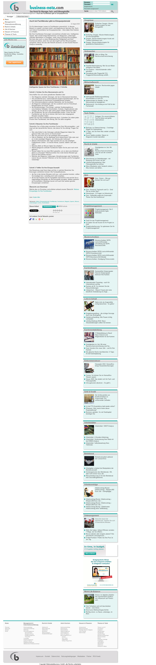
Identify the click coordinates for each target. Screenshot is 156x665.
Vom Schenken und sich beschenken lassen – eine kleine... (98, 607)
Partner (89, 656)
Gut (60, 210)
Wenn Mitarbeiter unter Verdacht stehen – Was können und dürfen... (99, 167)
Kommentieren (48, 206)
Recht (6, 631)
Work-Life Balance (65, 634)
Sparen (72, 201)
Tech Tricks (89, 113)
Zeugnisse (88, 20)
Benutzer (87, 2)
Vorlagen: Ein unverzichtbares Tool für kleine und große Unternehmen (105, 118)
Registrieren (88, 6)
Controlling (26, 638)
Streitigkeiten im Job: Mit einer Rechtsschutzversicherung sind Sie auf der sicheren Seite (104, 151)
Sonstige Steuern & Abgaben (86, 629)
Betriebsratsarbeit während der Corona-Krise (104, 458)
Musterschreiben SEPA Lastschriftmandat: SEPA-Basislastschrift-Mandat (100, 256)
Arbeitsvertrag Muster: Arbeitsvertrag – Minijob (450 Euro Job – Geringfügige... (104, 489)
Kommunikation (64, 629)
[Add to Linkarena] (36, 219)
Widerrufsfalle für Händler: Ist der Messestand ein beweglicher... (97, 101)
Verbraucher (89, 51)
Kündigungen (101, 632)
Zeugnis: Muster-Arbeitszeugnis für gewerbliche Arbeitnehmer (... (97, 43)
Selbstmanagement (28, 13)
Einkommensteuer (92, 361)
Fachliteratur (53, 201)
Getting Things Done (67, 640)
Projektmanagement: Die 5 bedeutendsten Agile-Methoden (104, 211)
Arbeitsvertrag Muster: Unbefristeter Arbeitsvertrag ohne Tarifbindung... (98, 507)
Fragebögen (100, 640)
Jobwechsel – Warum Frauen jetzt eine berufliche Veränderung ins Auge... (99, 291)
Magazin (67, 201)
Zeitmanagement (91, 516)
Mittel (58, 210)
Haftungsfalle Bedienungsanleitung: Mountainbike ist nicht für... (97, 97)
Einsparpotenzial (44, 201)
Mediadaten (81, 656)
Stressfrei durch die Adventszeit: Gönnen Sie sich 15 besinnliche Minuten (105, 520)
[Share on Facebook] (33, 219)
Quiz (86, 175)
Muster (99, 638)
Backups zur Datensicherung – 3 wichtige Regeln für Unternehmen (99, 128)
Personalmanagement (29, 631)
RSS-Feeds (96, 656)
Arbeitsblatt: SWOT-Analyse (104, 426)
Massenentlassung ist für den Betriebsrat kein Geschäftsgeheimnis (99, 476)
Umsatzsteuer (82, 627)
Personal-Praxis (28, 632)
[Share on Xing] (42, 219)
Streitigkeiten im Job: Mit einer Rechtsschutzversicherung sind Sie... (98, 345)
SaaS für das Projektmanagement (97, 220)
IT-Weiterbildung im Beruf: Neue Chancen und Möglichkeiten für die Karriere (104, 334)
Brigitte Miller (36, 197)
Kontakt (47, 656)
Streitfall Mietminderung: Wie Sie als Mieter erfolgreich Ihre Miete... (100, 66)
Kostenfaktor (45, 203)
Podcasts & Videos (102, 646)
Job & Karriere (16, 13)
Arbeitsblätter (90, 423)
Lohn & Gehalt (90, 299)
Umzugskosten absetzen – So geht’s (98, 383)
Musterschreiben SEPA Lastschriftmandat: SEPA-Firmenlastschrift (100, 252)
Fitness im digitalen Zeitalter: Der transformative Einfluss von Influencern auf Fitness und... (104, 597)
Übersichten (100, 643)
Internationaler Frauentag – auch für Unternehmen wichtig (98, 283)
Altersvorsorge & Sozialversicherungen (47, 633)
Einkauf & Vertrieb (28, 641)
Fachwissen (60, 201)
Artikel (37, 201)
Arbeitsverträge (91, 485)
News (7, 19)
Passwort (87, 4)
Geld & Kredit (90, 392)
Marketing (26, 629)
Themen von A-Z (102, 627)
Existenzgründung (28, 627)
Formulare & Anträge (102, 639)
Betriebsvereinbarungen (103, 635)
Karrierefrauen (90, 268)
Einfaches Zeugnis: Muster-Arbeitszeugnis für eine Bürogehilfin (104, 25)
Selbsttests (100, 645)
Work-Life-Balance (92, 592)
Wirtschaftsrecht (91, 82)
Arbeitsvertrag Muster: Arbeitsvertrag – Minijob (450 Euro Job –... (99, 500)
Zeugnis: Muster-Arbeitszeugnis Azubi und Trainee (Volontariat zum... (100, 39)
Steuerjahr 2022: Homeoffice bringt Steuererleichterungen (104, 365)
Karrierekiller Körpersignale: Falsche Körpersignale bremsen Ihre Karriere (104, 273)
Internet (64, 636)
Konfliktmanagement (30, 635)
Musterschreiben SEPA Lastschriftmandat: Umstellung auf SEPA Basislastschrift (102, 242)
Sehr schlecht (54, 210)
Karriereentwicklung (93, 330)
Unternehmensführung (29, 628)
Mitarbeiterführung (29, 634)
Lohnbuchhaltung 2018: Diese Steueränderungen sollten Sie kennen (98, 322)
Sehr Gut (62, 210)
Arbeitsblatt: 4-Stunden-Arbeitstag (97, 437)
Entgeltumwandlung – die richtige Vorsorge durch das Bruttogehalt (100, 314)
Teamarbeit (27, 636)
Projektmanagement (93, 206)
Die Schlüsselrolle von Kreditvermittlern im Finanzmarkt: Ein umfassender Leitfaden (102, 397)
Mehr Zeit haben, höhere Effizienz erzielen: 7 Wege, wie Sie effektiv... (100, 531)
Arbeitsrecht (45, 627)
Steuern (7, 629)
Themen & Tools (10, 34)
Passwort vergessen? (91, 9)
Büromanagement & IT (66, 635)
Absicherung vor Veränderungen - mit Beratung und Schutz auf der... (98, 159)
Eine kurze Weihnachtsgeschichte (97, 610)
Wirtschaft (7, 628)
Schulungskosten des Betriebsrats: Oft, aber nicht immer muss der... (99, 473)
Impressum (39, 656)
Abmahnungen (101, 631)
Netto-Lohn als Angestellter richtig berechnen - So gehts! (104, 303)
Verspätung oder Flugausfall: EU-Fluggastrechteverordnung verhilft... (97, 74)
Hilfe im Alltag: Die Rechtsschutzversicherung (104, 55)
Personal (7, 627)
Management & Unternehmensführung (31, 624)
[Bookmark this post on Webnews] (39, 219)
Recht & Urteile (10, 27)
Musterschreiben (91, 237)
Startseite (6, 13)
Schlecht (56, 210)
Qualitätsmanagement (29, 642)
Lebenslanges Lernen (35, 203)
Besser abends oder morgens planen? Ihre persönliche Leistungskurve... (100, 534)
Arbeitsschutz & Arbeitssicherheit (31, 643)
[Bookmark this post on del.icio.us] (30, 219)
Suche (86, 11)
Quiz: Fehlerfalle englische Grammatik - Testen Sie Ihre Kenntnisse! (99, 196)
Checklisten (100, 628)
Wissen (77, 201)
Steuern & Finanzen (12, 32)
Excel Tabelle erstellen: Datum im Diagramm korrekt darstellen (97, 136)
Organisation (65, 639)
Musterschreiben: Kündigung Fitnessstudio (100, 259)
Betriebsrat (89, 454)
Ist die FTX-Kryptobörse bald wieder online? (100, 406)
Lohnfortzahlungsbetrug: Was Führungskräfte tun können (95, 163)
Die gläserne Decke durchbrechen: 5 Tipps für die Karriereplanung (100, 353)
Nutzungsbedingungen (68, 656)
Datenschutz (56, 656)
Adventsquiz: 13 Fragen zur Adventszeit (99, 193)
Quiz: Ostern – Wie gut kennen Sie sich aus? (102, 179)
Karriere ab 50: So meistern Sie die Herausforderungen (97, 287)
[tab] (14, 19)
